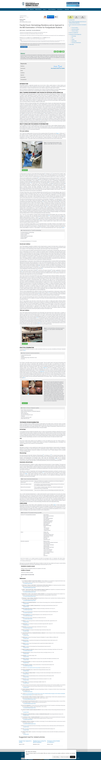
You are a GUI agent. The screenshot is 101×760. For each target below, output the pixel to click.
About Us (32, 9)
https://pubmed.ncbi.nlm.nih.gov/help (33, 667)
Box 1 (64, 227)
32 (22, 271)
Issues (44, 9)
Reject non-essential (65, 756)
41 (55, 458)
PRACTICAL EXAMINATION (73, 32)
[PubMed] (28, 587)
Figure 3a (45, 367)
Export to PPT (25, 170)
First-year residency (75, 27)
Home (27, 9)
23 (49, 215)
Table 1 (26, 473)
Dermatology (74, 36)
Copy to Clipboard (24, 46)
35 (38, 293)
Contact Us (73, 9)
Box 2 (25, 350)
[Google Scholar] (29, 583)
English (22, 17)
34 (48, 292)
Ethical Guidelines (52, 9)
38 (37, 317)
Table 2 (54, 504)
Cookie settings (56, 756)
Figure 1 (57, 133)
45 (43, 472)
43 (42, 472)
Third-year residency (75, 30)
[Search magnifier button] (78, 6)
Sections (70, 17)
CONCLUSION (71, 44)
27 (40, 227)
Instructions (59, 9)
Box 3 (24, 377)
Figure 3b (42, 371)
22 (48, 215)
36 (36, 317)
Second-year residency (75, 29)
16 (62, 187)
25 (62, 216)
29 (42, 268)
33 (56, 271)
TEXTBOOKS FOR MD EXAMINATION (75, 34)
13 (48, 182)
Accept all (72, 756)
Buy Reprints (51, 16)
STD (72, 37)
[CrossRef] (25, 583)
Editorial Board (38, 9)
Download (82, 17)
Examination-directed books (76, 42)
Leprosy (73, 39)
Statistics (76, 17)
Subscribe (67, 9)
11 (30, 182)
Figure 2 (39, 322)
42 (56, 458)
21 (63, 206)
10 (39, 180)
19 (59, 201)
